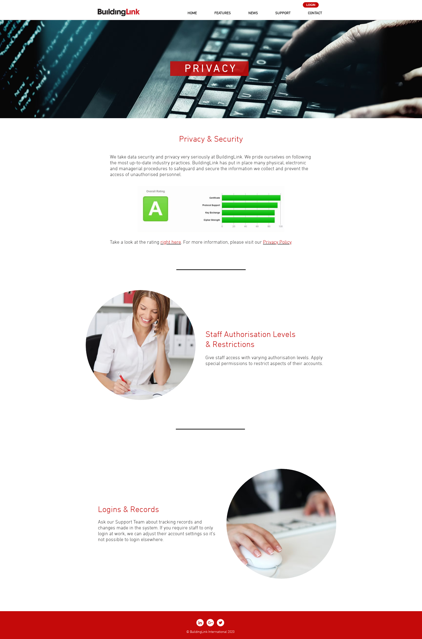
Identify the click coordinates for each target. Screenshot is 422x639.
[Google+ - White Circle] (210, 622)
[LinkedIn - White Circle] (200, 622)
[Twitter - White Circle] (220, 622)
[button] (223, 13)
